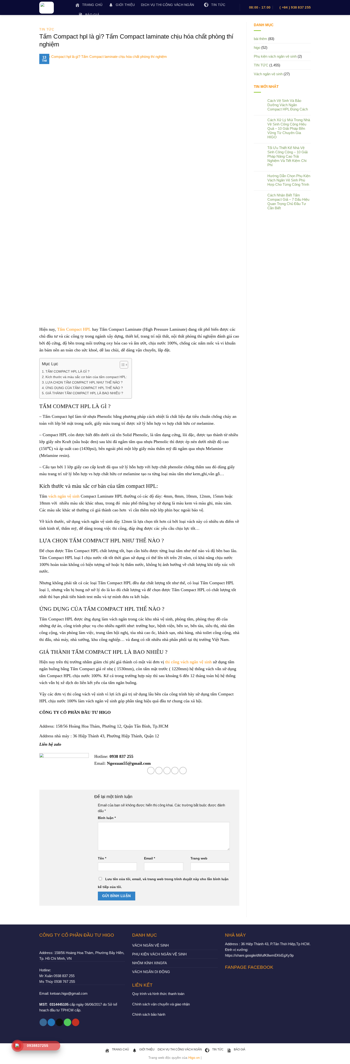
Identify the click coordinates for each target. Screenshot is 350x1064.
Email (149, 858)
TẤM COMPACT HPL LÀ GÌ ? (67, 371)
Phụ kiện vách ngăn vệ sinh (275, 56)
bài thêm (260, 39)
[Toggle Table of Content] (121, 365)
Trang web (198, 858)
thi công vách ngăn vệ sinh (188, 661)
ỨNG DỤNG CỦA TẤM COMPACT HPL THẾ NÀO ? (84, 388)
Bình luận (107, 818)
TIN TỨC (46, 29)
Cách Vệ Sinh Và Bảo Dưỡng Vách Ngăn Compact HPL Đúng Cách (287, 105)
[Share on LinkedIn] (183, 770)
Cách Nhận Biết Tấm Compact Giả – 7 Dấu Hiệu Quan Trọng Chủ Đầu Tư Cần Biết (288, 201)
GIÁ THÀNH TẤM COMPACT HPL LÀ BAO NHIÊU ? (84, 393)
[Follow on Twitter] (51, 1022)
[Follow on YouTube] (75, 1022)
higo (257, 47)
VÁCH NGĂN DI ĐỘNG (151, 972)
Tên (102, 858)
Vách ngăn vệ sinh (268, 74)
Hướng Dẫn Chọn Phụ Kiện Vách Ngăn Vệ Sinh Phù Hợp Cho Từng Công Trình (288, 180)
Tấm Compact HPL (74, 329)
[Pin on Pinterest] (175, 770)
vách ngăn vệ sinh (64, 496)
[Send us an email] (59, 1022)
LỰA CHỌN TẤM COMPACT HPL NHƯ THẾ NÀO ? (84, 382)
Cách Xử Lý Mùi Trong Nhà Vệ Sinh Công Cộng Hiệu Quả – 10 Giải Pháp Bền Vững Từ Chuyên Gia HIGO (288, 128)
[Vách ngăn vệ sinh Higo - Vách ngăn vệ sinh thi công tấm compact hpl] (53, 8)
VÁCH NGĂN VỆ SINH (150, 945)
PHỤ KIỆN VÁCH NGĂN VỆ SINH (159, 954)
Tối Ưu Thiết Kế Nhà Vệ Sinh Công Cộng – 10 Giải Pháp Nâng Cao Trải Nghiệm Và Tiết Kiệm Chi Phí (287, 156)
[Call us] (67, 1022)
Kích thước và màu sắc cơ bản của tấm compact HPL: (86, 377)
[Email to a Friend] (167, 770)
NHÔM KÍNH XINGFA (149, 963)
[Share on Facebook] (151, 770)
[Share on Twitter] (159, 770)
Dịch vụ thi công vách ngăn (167, 5)
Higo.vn (194, 1057)
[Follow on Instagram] (43, 1022)
